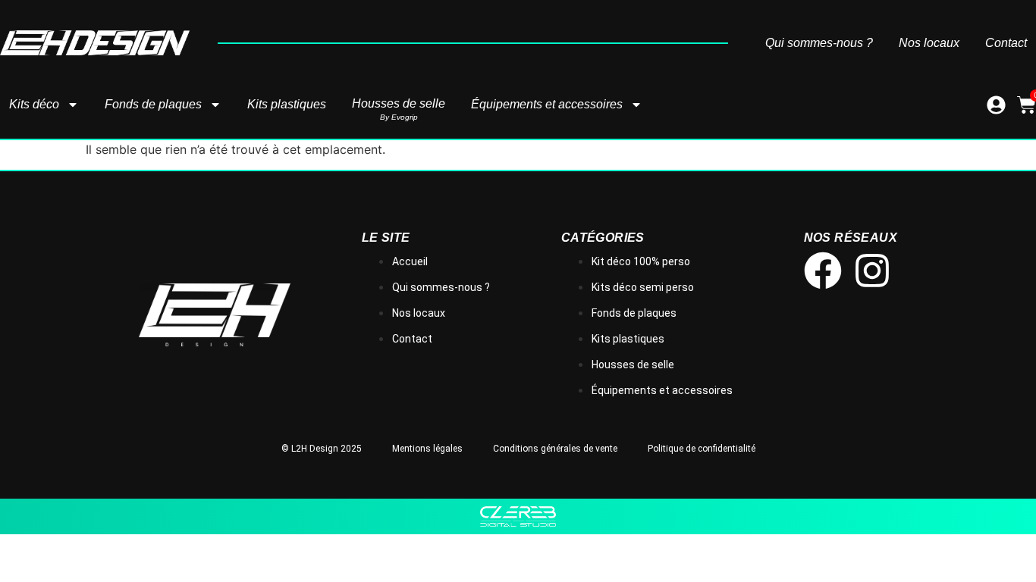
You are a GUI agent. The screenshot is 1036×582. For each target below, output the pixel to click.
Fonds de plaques (153, 104)
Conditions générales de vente (555, 448)
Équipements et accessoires (547, 104)
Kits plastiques (286, 104)
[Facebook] (823, 270)
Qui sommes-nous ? (819, 43)
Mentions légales (427, 448)
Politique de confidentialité (701, 448)
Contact (1006, 43)
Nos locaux (929, 43)
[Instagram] (872, 270)
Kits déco (34, 104)
